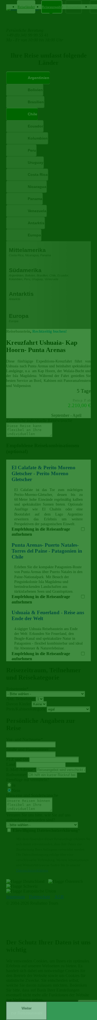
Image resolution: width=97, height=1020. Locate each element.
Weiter (26, 1010)
